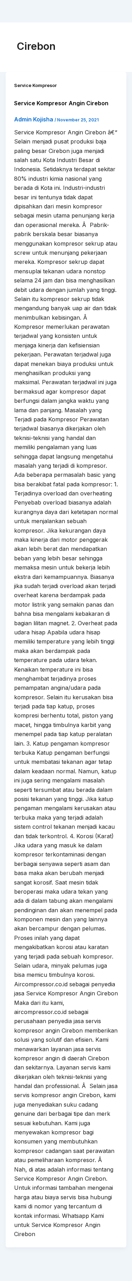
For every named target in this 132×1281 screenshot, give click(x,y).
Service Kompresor (35, 85)
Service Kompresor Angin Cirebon (61, 103)
